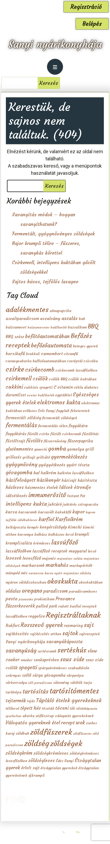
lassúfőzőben (18, 551)
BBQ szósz (15, 336)
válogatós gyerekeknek (74, 715)
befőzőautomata (51, 345)
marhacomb (33, 565)
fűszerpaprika (80, 440)
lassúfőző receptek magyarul (59, 551)
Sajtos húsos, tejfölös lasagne (45, 281)
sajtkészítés (17, 633)
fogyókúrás (16, 433)
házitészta (87, 480)
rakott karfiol (69, 606)
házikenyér (48, 480)
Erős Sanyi (46, 410)
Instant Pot (76, 495)
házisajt (68, 480)
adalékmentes (27, 309)
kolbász (40, 534)
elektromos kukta (58, 402)
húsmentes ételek (41, 487)
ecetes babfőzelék (40, 395)
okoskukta (62, 581)
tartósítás (35, 691)
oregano (32, 590)
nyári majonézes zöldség (72, 573)
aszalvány (50, 318)
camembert (52, 353)
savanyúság (21, 650)
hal (36, 472)
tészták (48, 708)
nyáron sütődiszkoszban (26, 582)
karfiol (46, 519)
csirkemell (19, 378)
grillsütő (43, 457)
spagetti (28, 667)
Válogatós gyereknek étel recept (40, 723)
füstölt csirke (38, 433)
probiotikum (44, 599)
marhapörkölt (80, 565)
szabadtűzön (78, 668)
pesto (12, 599)
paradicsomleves (83, 591)
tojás (31, 701)
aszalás (69, 318)
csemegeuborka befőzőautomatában (36, 361)
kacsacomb (27, 512)
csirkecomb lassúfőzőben (76, 370)
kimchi (75, 527)
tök (72, 708)
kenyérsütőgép (53, 527)
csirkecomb (39, 369)
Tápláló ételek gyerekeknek (68, 700)
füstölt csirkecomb (65, 433)
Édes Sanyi (65, 760)
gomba (57, 448)
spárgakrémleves (52, 668)
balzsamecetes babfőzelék (47, 327)
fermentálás (21, 425)
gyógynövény (21, 464)
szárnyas (13, 675)
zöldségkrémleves (50, 753)
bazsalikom (77, 327)
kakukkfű (63, 512)
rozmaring (73, 625)
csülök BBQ (58, 379)
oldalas (13, 591)
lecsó (92, 551)
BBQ (93, 326)
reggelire (36, 616)
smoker (27, 660)
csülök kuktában (82, 379)
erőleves (30, 410)
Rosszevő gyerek (42, 625)
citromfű (71, 353)
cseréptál (74, 361)
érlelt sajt (30, 767)
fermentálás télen (53, 425)
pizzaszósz (26, 599)
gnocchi (40, 449)
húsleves (15, 487)
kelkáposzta (16, 527)
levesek (13, 558)
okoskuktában (91, 582)
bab (82, 318)
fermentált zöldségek (59, 417)
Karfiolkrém (69, 519)
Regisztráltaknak (73, 615)
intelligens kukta (26, 503)
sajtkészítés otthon (45, 633)
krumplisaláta (19, 543)
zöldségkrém (19, 753)
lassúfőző (64, 542)
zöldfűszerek (51, 732)
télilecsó (12, 708)
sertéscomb (47, 651)
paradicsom (55, 591)
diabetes (91, 387)
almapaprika (60, 310)
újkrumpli (36, 775)
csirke (15, 369)
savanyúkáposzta (64, 642)
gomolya (75, 449)
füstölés (34, 441)
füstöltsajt (15, 440)
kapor (78, 512)
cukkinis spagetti (38, 387)
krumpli (82, 534)
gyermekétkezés (69, 457)
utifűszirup (45, 715)
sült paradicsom (40, 683)
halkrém (48, 472)
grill (89, 449)
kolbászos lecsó (61, 534)
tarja (88, 682)
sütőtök (76, 682)
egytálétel (63, 395)
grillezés (13, 457)
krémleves (41, 543)
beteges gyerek (85, 346)
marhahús (57, 565)
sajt (89, 625)
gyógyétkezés (51, 464)
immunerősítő (47, 495)
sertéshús (72, 650)
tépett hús (30, 708)
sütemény (61, 682)
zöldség (36, 743)
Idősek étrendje (75, 487)
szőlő (26, 675)
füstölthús (90, 433)
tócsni (62, 708)
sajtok (70, 633)
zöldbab (22, 733)
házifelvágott (21, 480)
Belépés (92, 23)
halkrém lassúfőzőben (75, 473)
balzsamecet (16, 327)
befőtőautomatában (47, 336)
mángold (13, 573)
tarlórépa (13, 692)
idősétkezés (16, 495)
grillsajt (28, 457)
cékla (78, 387)
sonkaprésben (46, 659)
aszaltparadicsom (22, 318)
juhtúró (55, 504)
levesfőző (31, 558)
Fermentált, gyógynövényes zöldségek (53, 234)
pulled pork (46, 606)
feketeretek (80, 410)
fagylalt (62, 410)
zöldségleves (41, 760)
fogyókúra (78, 425)
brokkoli (33, 353)
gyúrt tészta (77, 464)
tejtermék (16, 700)
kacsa (11, 511)
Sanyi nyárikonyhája (55, 44)
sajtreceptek (89, 633)
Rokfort (12, 625)
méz (24, 573)
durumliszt (16, 394)
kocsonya (25, 534)
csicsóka (91, 361)
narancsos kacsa (41, 573)
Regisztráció (86, 6)
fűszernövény (55, 441)
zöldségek (66, 743)
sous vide (72, 659)
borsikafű (15, 353)
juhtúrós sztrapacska (80, 504)
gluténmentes (19, 449)
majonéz (49, 558)
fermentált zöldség (23, 417)
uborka (28, 715)
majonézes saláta (69, 558)
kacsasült (46, 512)
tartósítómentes (74, 691)
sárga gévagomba (48, 675)
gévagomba (19, 472)
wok (80, 723)
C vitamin (63, 387)
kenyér (33, 527)
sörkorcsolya (16, 682)
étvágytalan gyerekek (59, 768)
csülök (40, 378)
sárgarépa (75, 675)
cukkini (14, 387)
